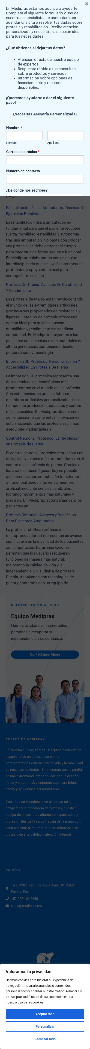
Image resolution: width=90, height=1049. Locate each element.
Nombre (14, 128)
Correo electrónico (22, 152)
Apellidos (53, 142)
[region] (45, 1006)
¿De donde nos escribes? (27, 190)
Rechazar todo (45, 1039)
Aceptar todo (45, 1014)
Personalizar (45, 1026)
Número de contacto (23, 171)
